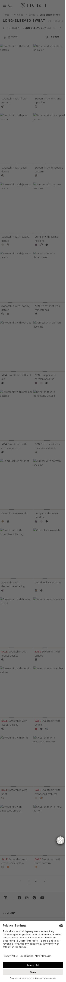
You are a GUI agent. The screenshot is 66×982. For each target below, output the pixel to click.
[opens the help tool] (60, 840)
